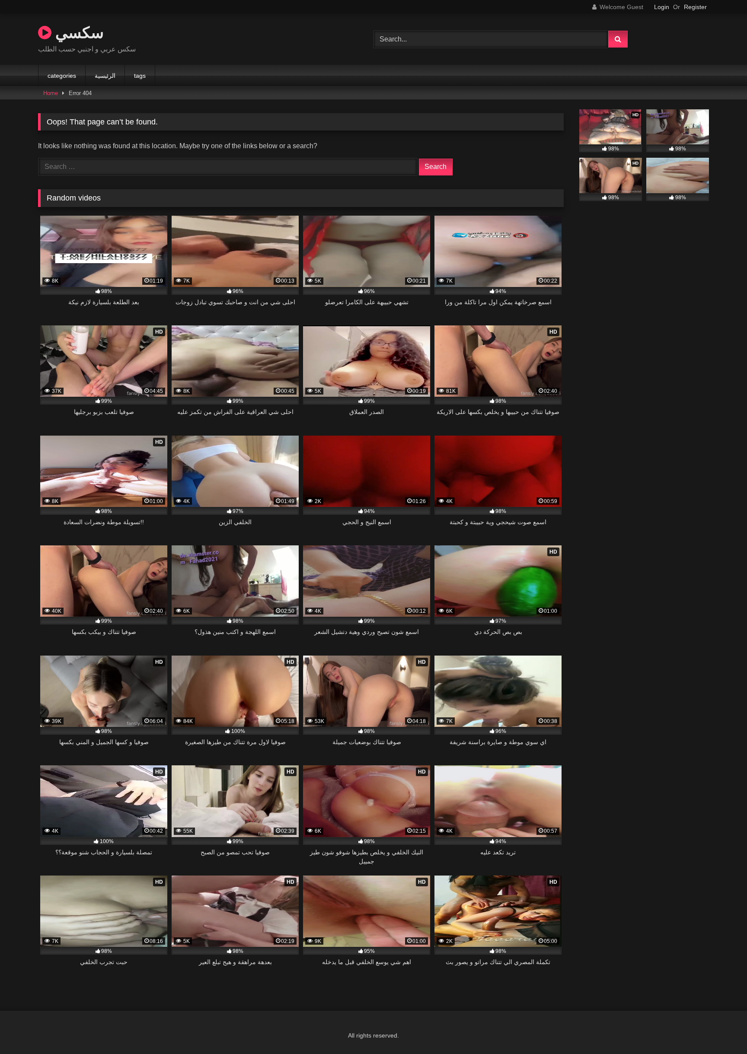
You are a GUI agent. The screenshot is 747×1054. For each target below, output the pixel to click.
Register (695, 6)
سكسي (77, 32)
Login (661, 6)
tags (140, 75)
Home (50, 93)
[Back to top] (720, 1028)
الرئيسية (105, 75)
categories (62, 75)
